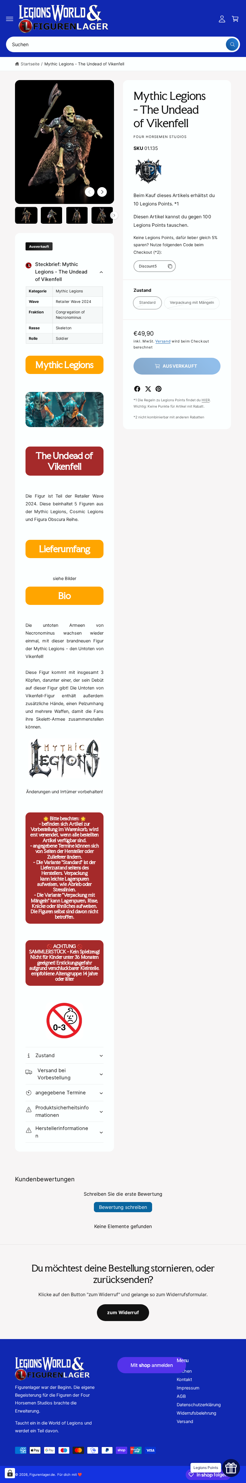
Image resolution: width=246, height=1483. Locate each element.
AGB (181, 1396)
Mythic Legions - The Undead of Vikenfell (84, 63)
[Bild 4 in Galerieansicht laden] (102, 215)
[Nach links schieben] (89, 192)
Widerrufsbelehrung (196, 1413)
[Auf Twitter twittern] (148, 389)
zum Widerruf (123, 1312)
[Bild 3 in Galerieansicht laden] (77, 215)
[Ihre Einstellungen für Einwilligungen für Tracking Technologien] (10, 1473)
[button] (9, 18)
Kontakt (184, 1379)
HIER (205, 400)
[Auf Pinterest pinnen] (158, 389)
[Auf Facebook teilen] (137, 389)
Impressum (188, 1388)
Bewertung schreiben (123, 1207)
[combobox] (123, 44)
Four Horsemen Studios (160, 137)
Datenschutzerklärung (199, 1404)
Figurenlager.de (42, 1475)
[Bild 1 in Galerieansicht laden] (26, 215)
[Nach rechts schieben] (102, 192)
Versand (162, 341)
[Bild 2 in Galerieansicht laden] (51, 215)
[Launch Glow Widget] (231, 1468)
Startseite (30, 63)
